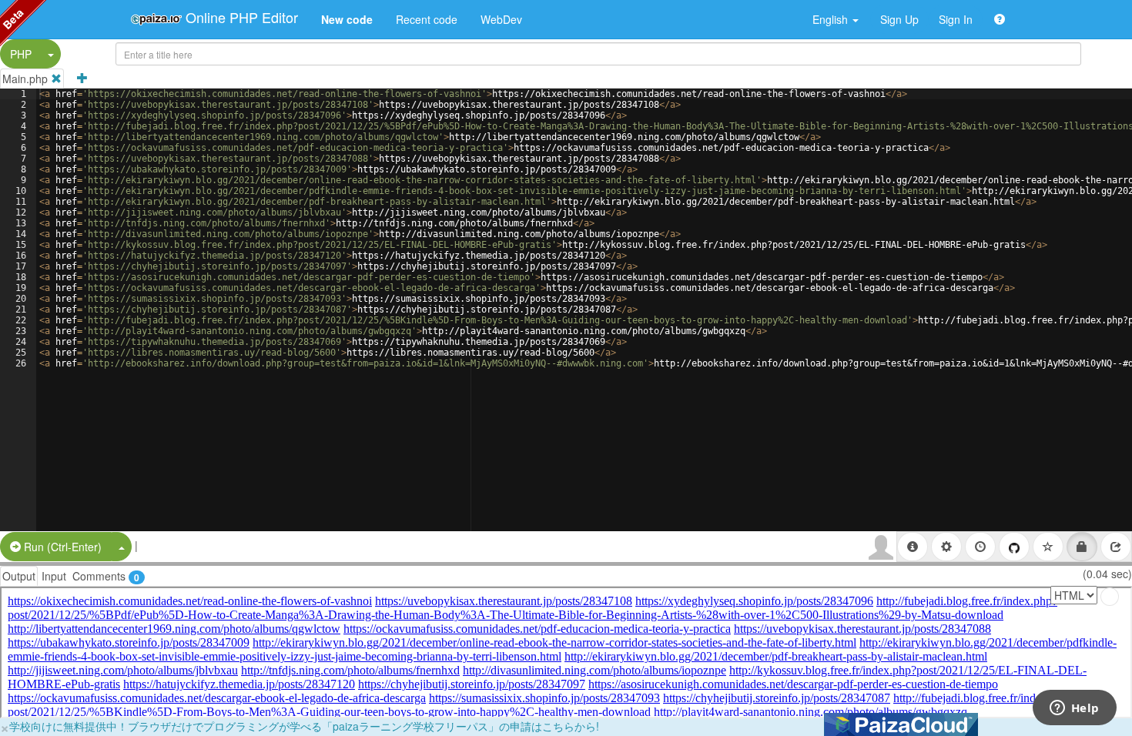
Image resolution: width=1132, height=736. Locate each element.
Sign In (956, 19)
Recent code (426, 19)
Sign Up (899, 19)
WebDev (501, 19)
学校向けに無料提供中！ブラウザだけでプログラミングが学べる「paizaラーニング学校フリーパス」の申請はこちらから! (304, 726)
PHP (21, 54)
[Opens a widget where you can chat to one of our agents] (1074, 709)
